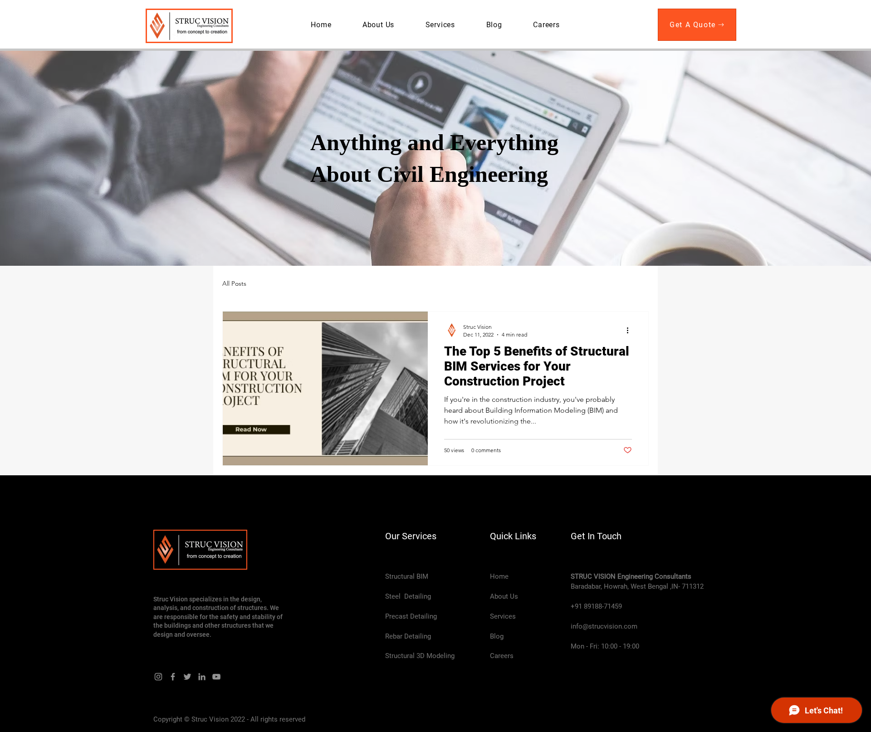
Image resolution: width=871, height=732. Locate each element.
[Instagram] (158, 677)
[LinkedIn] (202, 677)
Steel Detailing (408, 596)
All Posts (234, 283)
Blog (497, 636)
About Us (504, 596)
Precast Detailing (411, 616)
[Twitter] (187, 677)
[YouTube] (216, 677)
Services (503, 616)
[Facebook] (173, 677)
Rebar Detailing (408, 636)
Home (499, 576)
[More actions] (630, 330)
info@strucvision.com (604, 626)
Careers (502, 656)
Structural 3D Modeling (420, 656)
